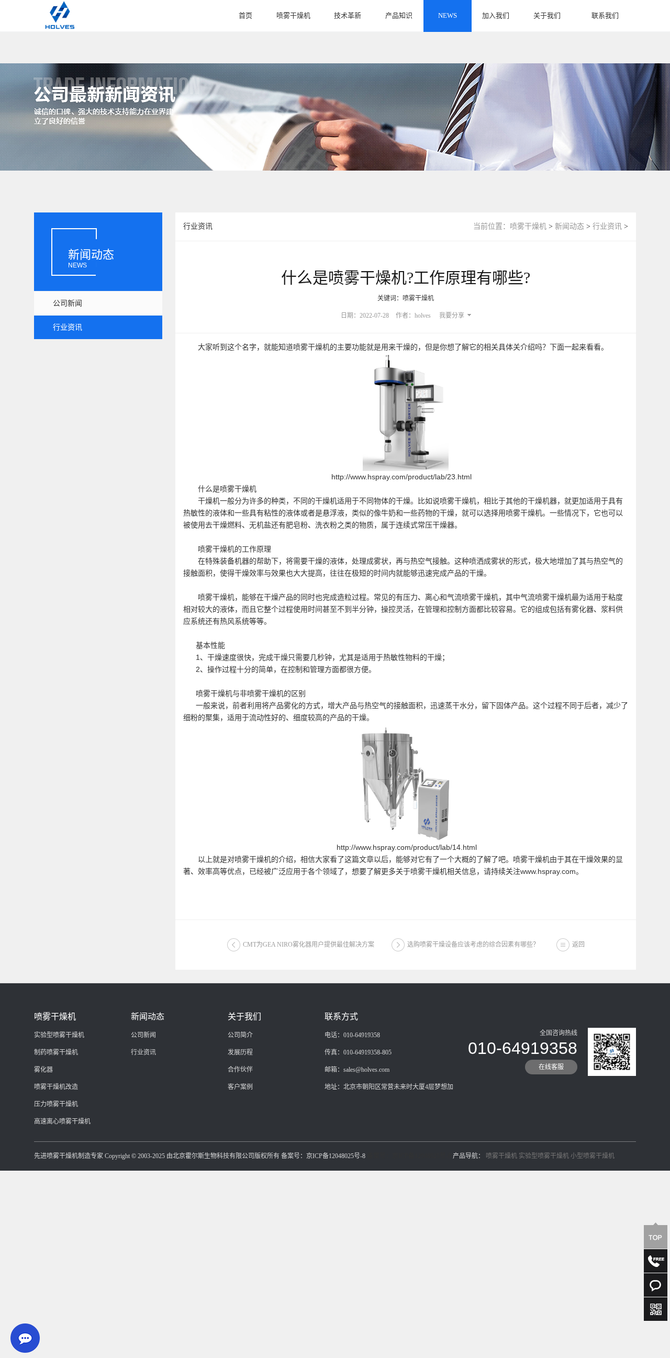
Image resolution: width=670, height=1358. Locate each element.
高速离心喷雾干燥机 (62, 1121)
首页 (245, 15)
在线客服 (551, 1067)
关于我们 (547, 15)
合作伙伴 (240, 1069)
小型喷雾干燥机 (593, 1156)
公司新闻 (67, 303)
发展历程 (240, 1052)
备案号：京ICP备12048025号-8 (409, 1156)
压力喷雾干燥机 (56, 1104)
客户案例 (240, 1087)
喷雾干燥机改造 (56, 1087)
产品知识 (398, 15)
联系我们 (605, 15)
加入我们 (495, 15)
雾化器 (43, 1069)
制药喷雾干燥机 (56, 1052)
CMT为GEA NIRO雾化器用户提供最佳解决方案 (308, 944)
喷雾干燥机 (293, 15)
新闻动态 (569, 226)
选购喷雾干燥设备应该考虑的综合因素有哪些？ (473, 944)
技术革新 (347, 15)
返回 (578, 944)
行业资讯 (67, 327)
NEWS (447, 15)
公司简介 (240, 1035)
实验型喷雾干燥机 (59, 1035)
